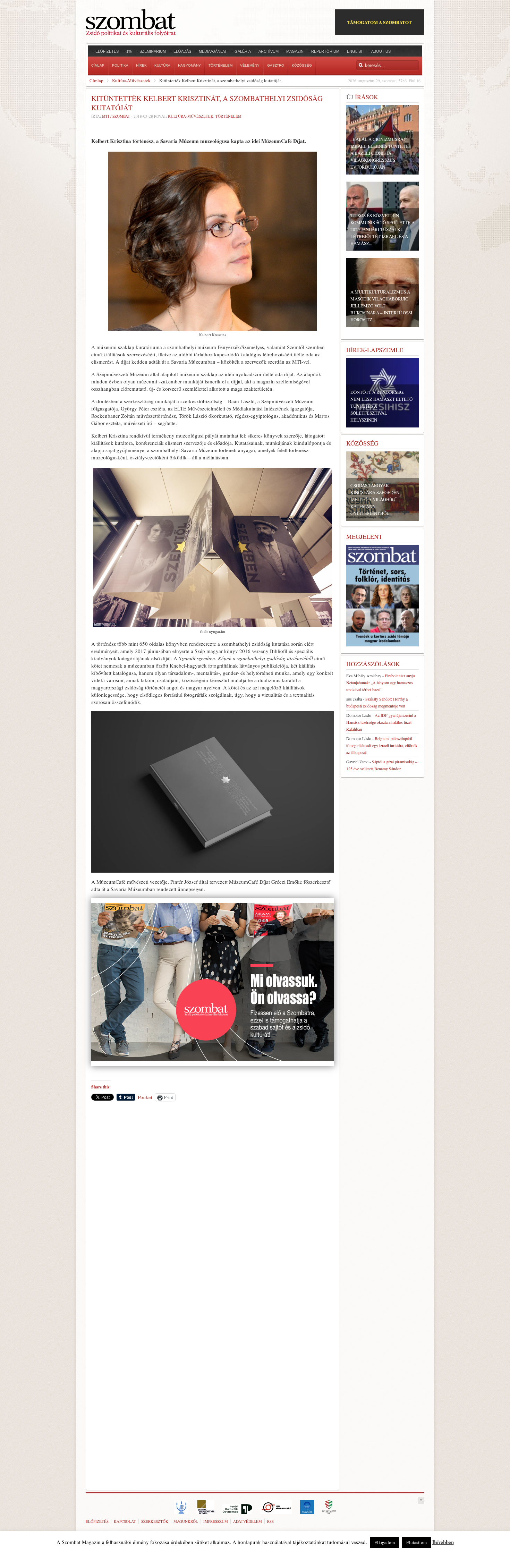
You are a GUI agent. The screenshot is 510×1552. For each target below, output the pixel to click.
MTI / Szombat (116, 116)
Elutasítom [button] (416, 1542)
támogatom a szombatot (379, 22)
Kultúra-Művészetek (131, 80)
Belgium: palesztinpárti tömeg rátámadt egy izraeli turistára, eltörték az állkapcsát (381, 745)
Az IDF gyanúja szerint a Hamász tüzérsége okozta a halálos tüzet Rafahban (381, 722)
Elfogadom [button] (384, 1542)
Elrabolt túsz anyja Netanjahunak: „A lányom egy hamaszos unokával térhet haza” (380, 682)
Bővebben (443, 1542)
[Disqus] (212, 1203)
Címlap (96, 80)
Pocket (145, 1097)
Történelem (228, 116)
